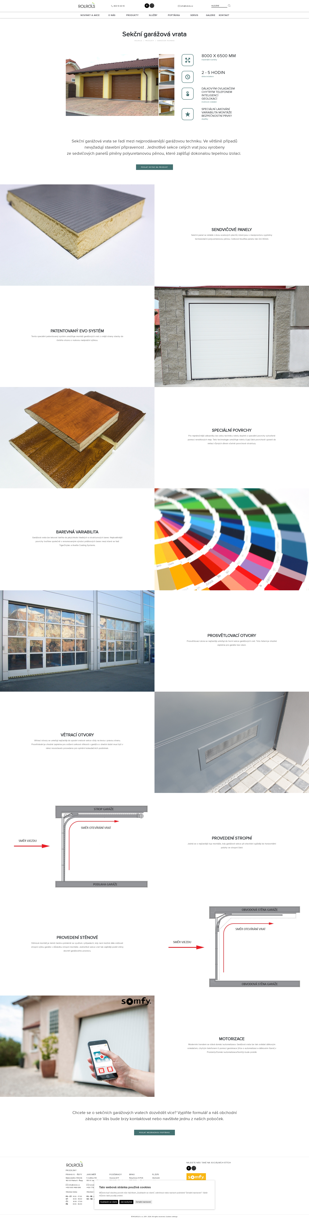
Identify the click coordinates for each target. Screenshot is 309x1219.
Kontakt (224, 15)
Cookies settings (172, 1217)
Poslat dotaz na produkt (154, 167)
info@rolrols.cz (187, 6)
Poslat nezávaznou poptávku (154, 1132)
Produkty (132, 15)
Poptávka (174, 15)
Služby (153, 15)
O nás (111, 15)
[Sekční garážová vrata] (167, 61)
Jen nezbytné (126, 1202)
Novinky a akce (90, 15)
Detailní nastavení (143, 1202)
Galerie (210, 15)
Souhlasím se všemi (108, 1202)
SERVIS (194, 15)
